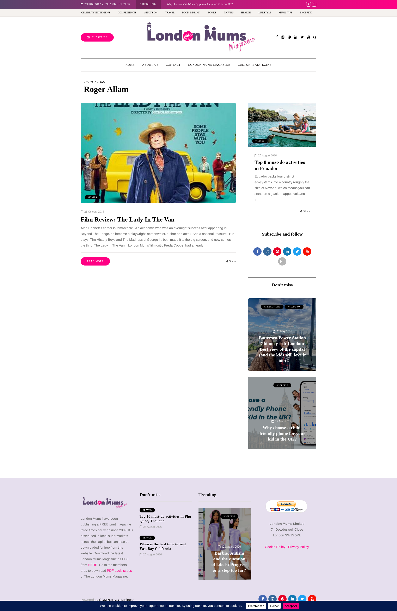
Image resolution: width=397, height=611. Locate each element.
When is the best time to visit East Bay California (163, 546)
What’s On (151, 12)
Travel (170, 12)
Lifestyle (264, 12)
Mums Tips (285, 12)
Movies (229, 12)
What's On (294, 307)
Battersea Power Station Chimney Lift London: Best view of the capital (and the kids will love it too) (282, 349)
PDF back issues (119, 570)
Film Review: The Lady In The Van (128, 219)
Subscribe (99, 37)
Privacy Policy (298, 547)
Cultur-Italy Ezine (255, 64)
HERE (92, 565)
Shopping (306, 12)
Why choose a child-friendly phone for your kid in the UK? (282, 433)
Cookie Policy (275, 547)
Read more (95, 261)
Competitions (127, 12)
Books (212, 12)
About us (150, 64)
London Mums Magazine (209, 64)
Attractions (272, 307)
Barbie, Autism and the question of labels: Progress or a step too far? (205, 4)
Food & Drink (191, 12)
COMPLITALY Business (116, 599)
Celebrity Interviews (95, 12)
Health (246, 12)
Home (130, 64)
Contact (173, 64)
